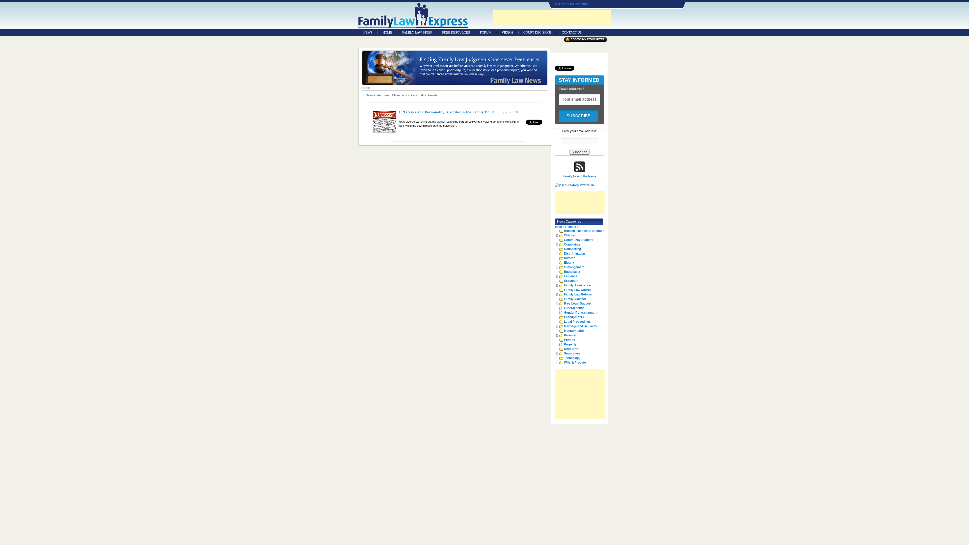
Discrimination (574, 253)
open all (560, 227)
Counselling (572, 249)
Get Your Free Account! (572, 4)
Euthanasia (572, 272)
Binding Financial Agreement (584, 231)
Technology (572, 358)
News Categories (377, 95)
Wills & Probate (575, 362)
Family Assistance (577, 285)
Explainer (571, 281)
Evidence (570, 276)
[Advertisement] (552, 17)
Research (571, 349)
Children (570, 235)
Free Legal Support (577, 303)
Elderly (569, 262)
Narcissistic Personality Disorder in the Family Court (449, 112)
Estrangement (574, 267)
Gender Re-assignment (580, 312)
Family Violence (575, 299)
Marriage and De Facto (580, 326)
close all (574, 227)
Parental (570, 335)
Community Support (578, 240)
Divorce (569, 258)
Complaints (572, 244)
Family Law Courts (577, 290)
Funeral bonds (574, 308)
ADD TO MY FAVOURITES (587, 39)
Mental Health (574, 331)
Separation (572, 353)
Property (570, 344)
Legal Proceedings (577, 321)
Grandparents (574, 317)
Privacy (569, 340)
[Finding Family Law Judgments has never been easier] (454, 68)
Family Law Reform (578, 294)
